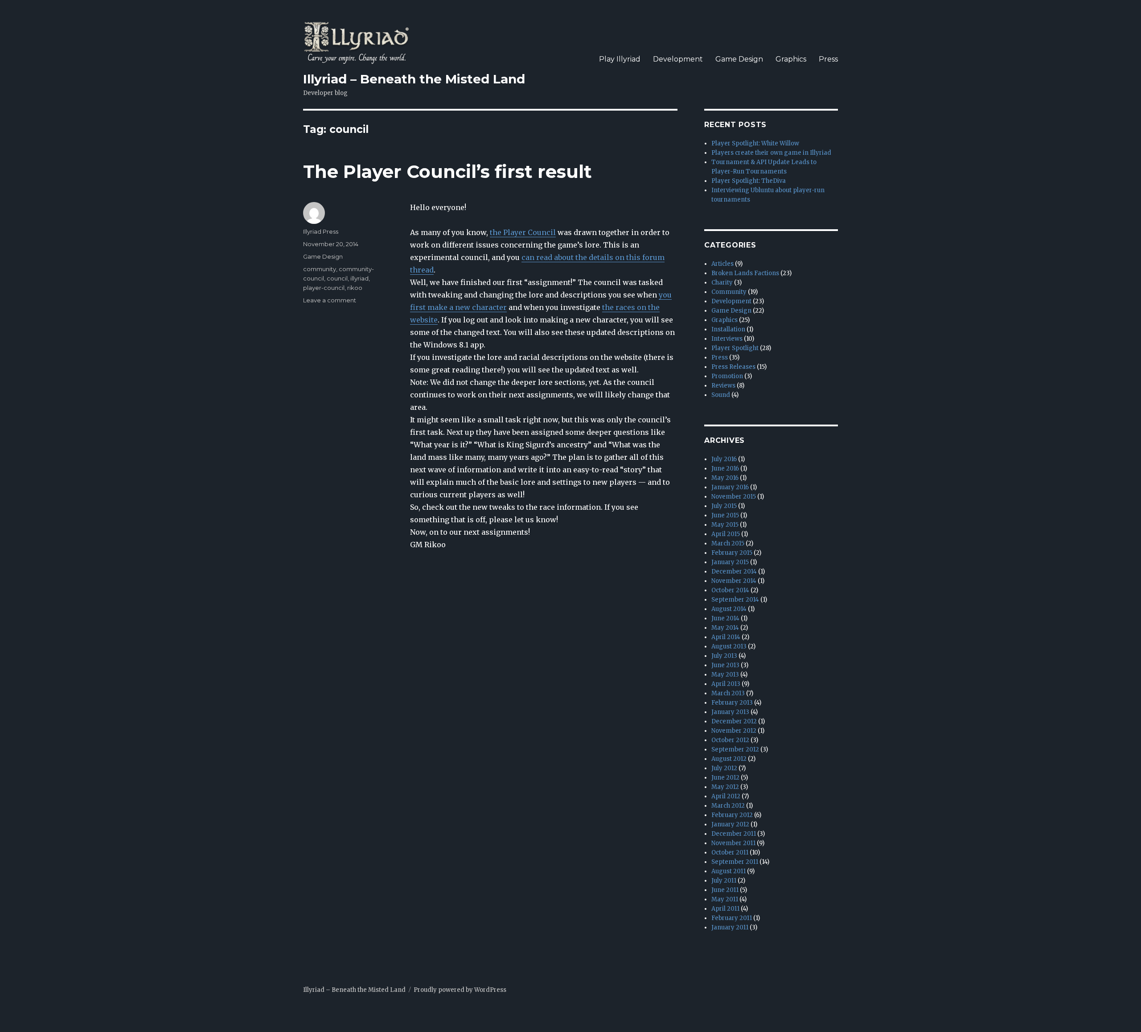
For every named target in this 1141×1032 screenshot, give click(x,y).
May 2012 (725, 787)
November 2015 (733, 496)
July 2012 (724, 768)
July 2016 (724, 459)
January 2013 (730, 712)
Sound (720, 395)
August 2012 (729, 759)
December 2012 (734, 721)
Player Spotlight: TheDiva (748, 181)
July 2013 (724, 656)
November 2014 (733, 581)
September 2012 (735, 749)
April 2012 (725, 796)
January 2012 (730, 824)
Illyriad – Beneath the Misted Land (414, 79)
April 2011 (725, 908)
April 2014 (725, 637)
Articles (722, 264)
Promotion (727, 376)
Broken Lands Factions (745, 273)
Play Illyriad (619, 59)
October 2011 (729, 852)
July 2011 (723, 880)
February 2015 (731, 553)
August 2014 (729, 609)
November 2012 (733, 731)
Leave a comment (329, 300)
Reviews (723, 385)
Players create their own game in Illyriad (771, 153)
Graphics (791, 59)
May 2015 (725, 524)
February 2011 (731, 918)
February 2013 (732, 702)
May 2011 (724, 899)
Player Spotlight (735, 348)
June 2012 (725, 777)
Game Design (739, 59)
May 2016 (725, 478)
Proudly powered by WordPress (460, 990)
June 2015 (725, 515)
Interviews (727, 339)
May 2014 (725, 628)
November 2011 (733, 843)
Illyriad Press (320, 231)
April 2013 (725, 684)
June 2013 (725, 665)
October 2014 (730, 590)
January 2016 (730, 487)
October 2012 (730, 740)
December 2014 (734, 571)
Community (729, 292)
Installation (728, 329)
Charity (722, 282)
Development (678, 59)
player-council (324, 287)
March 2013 (728, 693)
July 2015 (724, 506)
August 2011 (728, 871)
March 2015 (727, 543)
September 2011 (734, 862)
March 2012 (728, 805)
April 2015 (725, 534)
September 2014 (735, 599)
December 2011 (733, 834)
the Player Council (523, 232)
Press (828, 59)
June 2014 (725, 618)
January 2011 (729, 927)
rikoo (354, 287)
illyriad (359, 278)
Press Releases (733, 367)
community (319, 268)
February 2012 (732, 815)
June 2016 (725, 468)
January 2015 (730, 562)
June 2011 (725, 890)
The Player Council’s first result (447, 171)
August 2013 (729, 646)
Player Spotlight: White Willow (755, 143)
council (337, 278)
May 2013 (725, 674)
